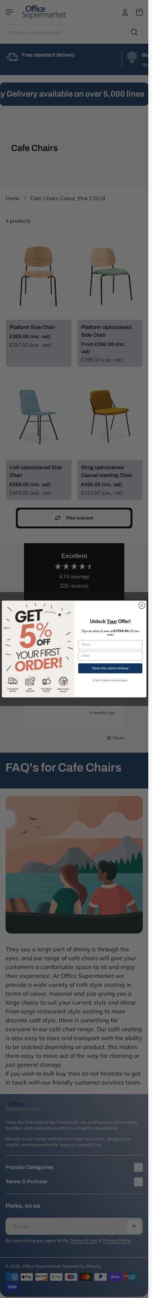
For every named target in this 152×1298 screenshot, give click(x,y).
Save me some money (110, 668)
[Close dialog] (141, 605)
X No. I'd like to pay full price (110, 680)
